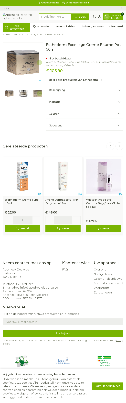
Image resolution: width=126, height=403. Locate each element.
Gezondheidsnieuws (108, 278)
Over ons (100, 269)
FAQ (65, 269)
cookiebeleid (57, 397)
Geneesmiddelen (65, 26)
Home (6, 34)
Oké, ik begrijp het (108, 386)
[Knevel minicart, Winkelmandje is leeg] (107, 17)
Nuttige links (103, 274)
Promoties (43, 26)
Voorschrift (101, 288)
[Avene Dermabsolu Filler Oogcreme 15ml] (63, 176)
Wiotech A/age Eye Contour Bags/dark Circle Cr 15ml (103, 203)
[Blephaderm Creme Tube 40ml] (22, 176)
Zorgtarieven (103, 292)
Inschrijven (63, 333)
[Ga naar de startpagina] (19, 16)
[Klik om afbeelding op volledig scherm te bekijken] (23, 63)
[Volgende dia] (119, 146)
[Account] (99, 16)
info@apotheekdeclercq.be (39, 287)
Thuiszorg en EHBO (92, 26)
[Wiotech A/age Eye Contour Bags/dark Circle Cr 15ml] (103, 176)
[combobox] (55, 16)
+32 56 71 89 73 (25, 284)
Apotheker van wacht (108, 283)
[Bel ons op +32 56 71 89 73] (94, 16)
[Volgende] (39, 62)
